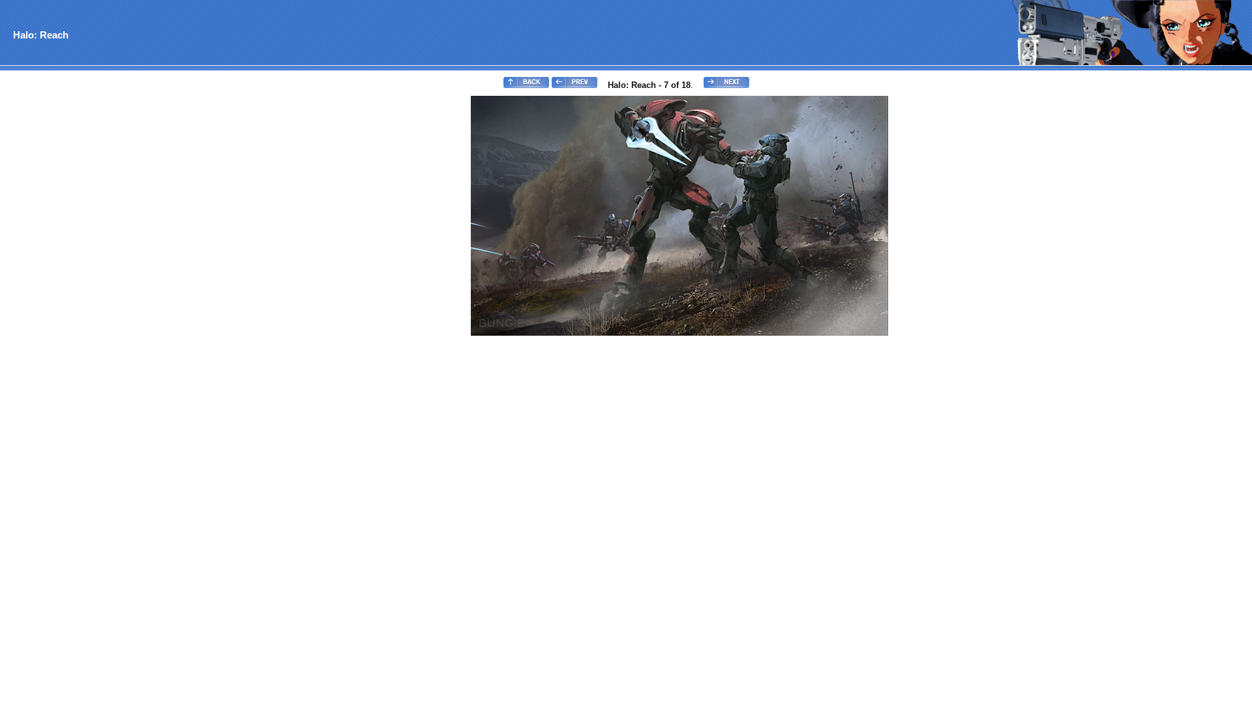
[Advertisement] (54, 290)
